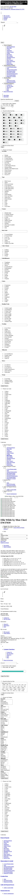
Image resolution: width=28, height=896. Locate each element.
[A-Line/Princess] (4, 759)
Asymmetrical (8, 309)
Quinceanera (8, 171)
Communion (8, 161)
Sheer (6, 240)
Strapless (7, 344)
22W (13, 131)
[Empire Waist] (4, 761)
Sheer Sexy (7, 197)
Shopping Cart (7, 17)
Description (6, 545)
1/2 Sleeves (7, 364)
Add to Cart (3, 540)
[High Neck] (4, 755)
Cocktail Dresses (9, 159)
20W (6, 131)
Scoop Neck (8, 341)
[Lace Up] (5, 722)
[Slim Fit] (4, 763)
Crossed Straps (8, 236)
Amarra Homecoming (12, 472)
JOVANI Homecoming (12, 476)
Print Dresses (8, 194)
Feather (7, 269)
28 (5, 126)
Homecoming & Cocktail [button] (9, 466)
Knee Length (8, 315)
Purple (6, 407)
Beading (7, 263)
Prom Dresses (8, 170)
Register (5, 18)
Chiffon (7, 286)
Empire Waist (8, 355)
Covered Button (9, 234)
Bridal (6, 155)
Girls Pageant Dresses (10, 165)
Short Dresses (8, 199)
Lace (6, 274)
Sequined (7, 297)
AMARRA (9, 451)
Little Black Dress (9, 187)
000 (6, 115)
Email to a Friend (5, 542)
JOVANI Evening (11, 484)
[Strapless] (4, 776)
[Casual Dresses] (6, 702)
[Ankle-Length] (4, 746)
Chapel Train (8, 311)
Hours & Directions (8, 660)
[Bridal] (6, 700)
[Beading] (4, 734)
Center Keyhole (9, 216)
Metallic (7, 251)
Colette (8, 454)
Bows (6, 265)
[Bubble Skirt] (5, 713)
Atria (8, 470)
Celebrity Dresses (9, 214)
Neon (6, 252)
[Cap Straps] (4, 773)
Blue (6, 405)
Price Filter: (6, 105)
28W (13, 134)
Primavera (9, 463)
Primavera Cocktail (11, 478)
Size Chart (3, 541)
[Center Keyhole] (5, 716)
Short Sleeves (8, 370)
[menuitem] (15, 15)
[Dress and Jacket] (5, 709)
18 (23, 120)
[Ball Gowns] (5, 706)
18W (20, 128)
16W (13, 128)
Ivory (6, 425)
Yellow (7, 391)
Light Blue (7, 402)
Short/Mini (7, 317)
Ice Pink (7, 412)
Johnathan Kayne (11, 458)
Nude (6, 427)
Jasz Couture (10, 457)
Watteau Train (8, 321)
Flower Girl (8, 164)
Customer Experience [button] (9, 649)
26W (6, 134)
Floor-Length (8, 314)
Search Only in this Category (9, 103)
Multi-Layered (8, 220)
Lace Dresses (8, 185)
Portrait (7, 338)
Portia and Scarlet (11, 462)
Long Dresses (8, 190)
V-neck (7, 347)
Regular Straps (8, 380)
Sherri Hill (9, 449)
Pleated (7, 223)
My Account (6, 15)
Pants (6, 193)
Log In (5, 19)
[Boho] (5, 708)
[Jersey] (3, 743)
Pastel (6, 255)
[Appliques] (4, 733)
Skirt (6, 200)
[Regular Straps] (4, 774)
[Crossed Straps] (5, 721)
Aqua (6, 399)
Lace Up (7, 237)
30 (11, 126)
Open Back (7, 222)
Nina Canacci (10, 461)
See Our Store (7, 619)
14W (6, 128)
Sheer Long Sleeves (9, 369)
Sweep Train (8, 318)
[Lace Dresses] (5, 710)
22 (11, 123)
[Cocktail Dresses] (6, 704)
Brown (6, 430)
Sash (6, 277)
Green (6, 396)
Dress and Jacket (9, 184)
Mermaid (7, 356)
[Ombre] (2, 730)
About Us (6, 624)
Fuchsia (7, 416)
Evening (7, 162)
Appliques (7, 262)
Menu (2, 42)
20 (5, 123)
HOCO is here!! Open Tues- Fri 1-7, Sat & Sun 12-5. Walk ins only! (14, 2)
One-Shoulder (8, 337)
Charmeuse (7, 285)
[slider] (24, 671)
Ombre (6, 254)
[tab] (15, 455)
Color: (2, 537)
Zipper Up (7, 241)
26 (23, 123)
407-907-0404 (12, 6)
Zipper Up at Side (9, 243)
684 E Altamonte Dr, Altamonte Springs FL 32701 (12, 9)
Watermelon (8, 418)
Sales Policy (6, 625)
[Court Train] (4, 750)
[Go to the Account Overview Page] (1, 13)
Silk (6, 298)
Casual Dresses (8, 158)
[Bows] (4, 735)
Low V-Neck (8, 334)
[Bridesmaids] (6, 701)
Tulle (6, 301)
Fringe (6, 272)
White (6, 436)
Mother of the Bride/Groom (11, 168)
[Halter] (4, 754)
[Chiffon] (3, 741)
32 (17, 126)
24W (20, 131)
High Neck (7, 331)
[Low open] (5, 723)
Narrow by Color (7, 388)
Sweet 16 (7, 174)
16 (17, 120)
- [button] (4, 446)
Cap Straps (7, 378)
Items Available (7, 546)
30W (20, 134)
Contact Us (6, 617)
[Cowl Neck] (4, 753)
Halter (6, 329)
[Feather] (3, 742)
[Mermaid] (4, 762)
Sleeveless (7, 372)
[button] (8, 45)
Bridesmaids (8, 156)
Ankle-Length (8, 308)
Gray (6, 433)
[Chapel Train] (4, 749)
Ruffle (6, 275)
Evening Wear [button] (7, 480)
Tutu (6, 205)
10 (21, 117)
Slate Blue (7, 403)
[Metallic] (2, 728)
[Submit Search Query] (17, 663)
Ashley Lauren (10, 453)
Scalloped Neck (9, 340)
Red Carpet (7, 173)
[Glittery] (2, 726)
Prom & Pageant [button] (7, 444)
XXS (13, 137)
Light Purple (8, 410)
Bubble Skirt (8, 213)
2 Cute (8, 450)
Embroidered (8, 268)
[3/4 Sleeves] (5, 767)
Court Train (8, 312)
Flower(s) (7, 271)
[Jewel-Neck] (4, 757)
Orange (7, 422)
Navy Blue (7, 406)
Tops (6, 203)
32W (6, 137)
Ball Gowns (8, 181)
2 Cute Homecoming (11, 469)
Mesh (6, 292)
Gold (6, 428)
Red (6, 421)
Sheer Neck (8, 343)
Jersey (6, 289)
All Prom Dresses (11, 447)
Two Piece (7, 206)
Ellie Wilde (9, 455)
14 (11, 120)
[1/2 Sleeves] (5, 766)
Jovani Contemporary (12, 493)
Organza (7, 294)
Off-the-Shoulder (9, 335)
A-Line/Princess (9, 353)
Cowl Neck (8, 328)
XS (20, 137)
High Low (7, 219)
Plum (6, 419)
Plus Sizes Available (10, 224)
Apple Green (8, 394)
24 (17, 123)
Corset (6, 217)
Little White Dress (9, 188)
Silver (6, 434)
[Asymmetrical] (4, 747)
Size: (2, 534)
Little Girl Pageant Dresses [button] (10, 486)
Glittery (7, 249)
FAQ (5, 626)
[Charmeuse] (3, 740)
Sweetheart (7, 345)
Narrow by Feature (7, 150)
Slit (6, 227)
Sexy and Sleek (8, 196)
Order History (7, 633)
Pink (6, 413)
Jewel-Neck (8, 332)
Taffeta (6, 300)
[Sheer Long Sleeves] (5, 770)
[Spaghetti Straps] (4, 775)
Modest (7, 191)
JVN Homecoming (11, 477)
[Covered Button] (5, 720)
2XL (6, 142)
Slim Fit (7, 358)
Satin (6, 295)
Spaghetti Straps (9, 381)
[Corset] (5, 717)
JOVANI (9, 459)
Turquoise (7, 400)
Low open (7, 238)
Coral (6, 424)
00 (12, 115)
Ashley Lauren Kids (11, 489)
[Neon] (2, 729)
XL (21, 139)
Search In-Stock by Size (8, 111)
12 (5, 120)
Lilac (6, 409)
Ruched (7, 226)
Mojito (6, 393)
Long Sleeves (8, 367)
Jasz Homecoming (11, 473)
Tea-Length (8, 320)
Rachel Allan (10, 465)
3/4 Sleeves (7, 366)
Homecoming (8, 167)
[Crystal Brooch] (4, 737)
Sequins (7, 278)
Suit (6, 202)
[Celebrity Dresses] (5, 714)
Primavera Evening (11, 485)
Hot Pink (7, 415)
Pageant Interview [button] (8, 491)
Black (6, 431)
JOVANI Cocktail (11, 474)
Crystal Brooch (8, 266)
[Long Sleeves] (5, 769)
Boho (6, 182)
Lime (6, 397)
